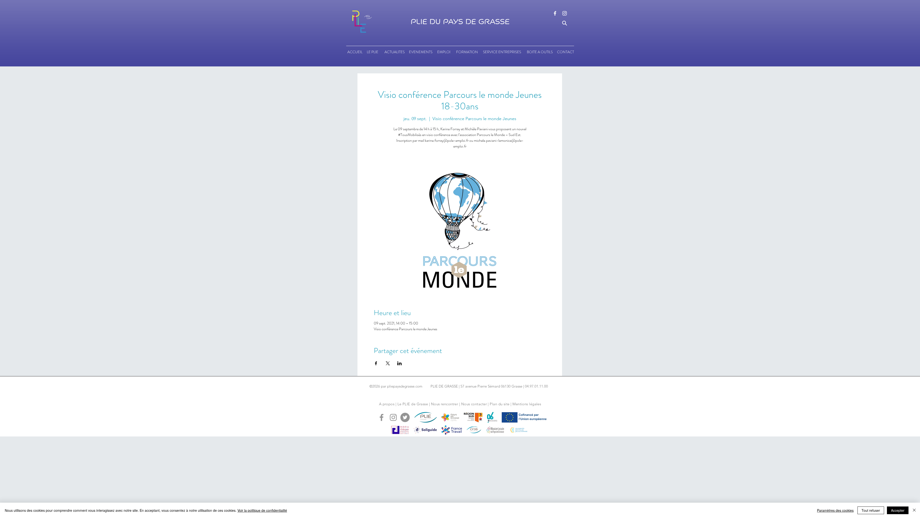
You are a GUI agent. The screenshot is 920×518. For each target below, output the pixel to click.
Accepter (897, 510)
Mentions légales (526, 404)
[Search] (564, 23)
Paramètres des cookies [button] (835, 510)
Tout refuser (871, 510)
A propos (387, 404)
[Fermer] (914, 510)
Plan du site (499, 404)
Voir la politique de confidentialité (262, 510)
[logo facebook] (555, 13)
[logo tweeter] (405, 417)
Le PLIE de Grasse (412, 404)
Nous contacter (474, 404)
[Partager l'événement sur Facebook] (376, 363)
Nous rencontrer (444, 404)
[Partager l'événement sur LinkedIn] (399, 363)
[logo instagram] (565, 13)
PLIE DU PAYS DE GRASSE (460, 22)
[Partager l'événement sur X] (387, 363)
